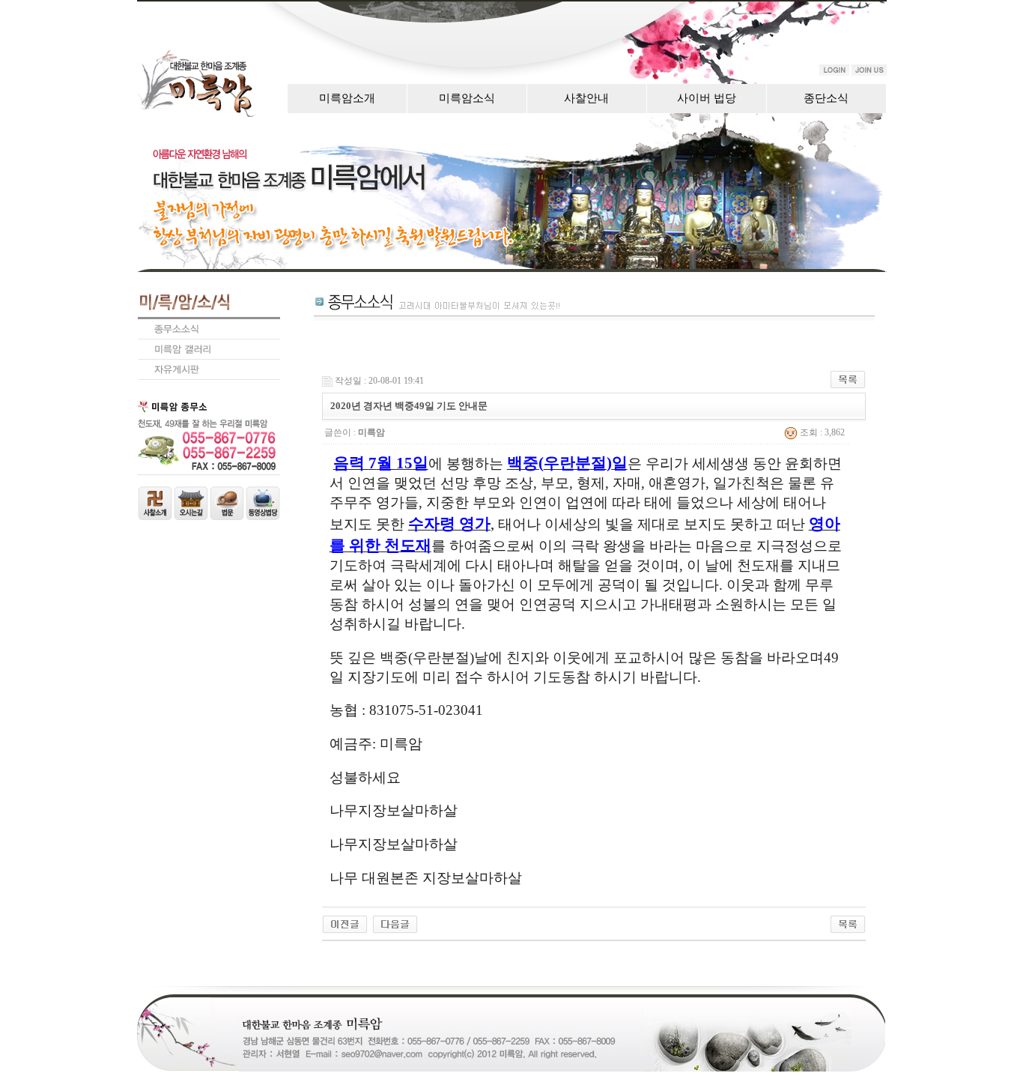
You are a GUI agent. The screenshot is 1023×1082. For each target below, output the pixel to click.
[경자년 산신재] (345, 923)
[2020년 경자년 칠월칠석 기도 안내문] (395, 923)
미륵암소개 (347, 98)
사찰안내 (586, 98)
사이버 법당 (706, 98)
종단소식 (826, 98)
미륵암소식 (467, 98)
